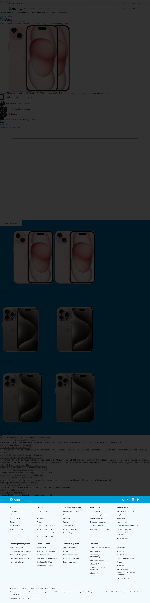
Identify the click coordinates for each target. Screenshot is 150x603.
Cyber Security (134, 592)
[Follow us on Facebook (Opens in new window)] (128, 499)
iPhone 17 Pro (41, 515)
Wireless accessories (17, 529)
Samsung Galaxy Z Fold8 (45, 533)
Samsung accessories (70, 555)
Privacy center (92, 592)
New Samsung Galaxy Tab (46, 551)
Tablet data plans (69, 526)
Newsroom (120, 551)
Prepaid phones (15, 533)
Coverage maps (22, 592)
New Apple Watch (43, 555)
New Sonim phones (17, 562)
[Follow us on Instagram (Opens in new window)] (133, 499)
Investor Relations (123, 555)
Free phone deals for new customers (125, 534)
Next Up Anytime (69, 533)
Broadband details (53, 592)
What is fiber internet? (97, 560)
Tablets (12, 522)
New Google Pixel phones (19, 555)
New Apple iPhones (16, 548)
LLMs (53, 588)
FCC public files (14, 594)
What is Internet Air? (97, 551)
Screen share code (123, 578)
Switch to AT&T (95, 511)
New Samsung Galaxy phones (20, 551)
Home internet (15, 518)
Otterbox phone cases (71, 558)
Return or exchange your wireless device (99, 568)
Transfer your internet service (100, 529)
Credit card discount (124, 529)
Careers (119, 562)
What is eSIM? (94, 564)
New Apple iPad (42, 548)
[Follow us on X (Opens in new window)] (123, 499)
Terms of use (32, 592)
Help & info (120, 565)
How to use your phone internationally (98, 556)
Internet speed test (96, 518)
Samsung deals (122, 522)
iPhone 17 (40, 522)
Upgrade (66, 522)
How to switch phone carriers (100, 515)
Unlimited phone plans (71, 511)
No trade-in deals (122, 538)
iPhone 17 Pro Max (43, 511)
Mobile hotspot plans (70, 529)
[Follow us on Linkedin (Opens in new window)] (138, 499)
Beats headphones (69, 562)
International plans (69, 515)
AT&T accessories (69, 551)
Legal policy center (66, 592)
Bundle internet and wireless (100, 548)
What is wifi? (94, 573)
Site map (12, 592)
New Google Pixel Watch (45, 562)
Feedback (23, 588)
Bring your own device (98, 522)
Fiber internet (15, 515)
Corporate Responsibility (125, 558)
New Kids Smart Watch (45, 565)
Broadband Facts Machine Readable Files (126, 574)
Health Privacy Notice (122, 592)
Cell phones (14, 511)
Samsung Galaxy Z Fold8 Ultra (47, 529)
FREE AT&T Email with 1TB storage (39, 588)
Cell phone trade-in (96, 526)
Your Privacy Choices (104, 592)
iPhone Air (40, 518)
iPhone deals (121, 518)
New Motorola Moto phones (19, 558)
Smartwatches (15, 526)
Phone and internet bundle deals (128, 526)
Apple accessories (69, 548)
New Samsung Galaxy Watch (47, 558)
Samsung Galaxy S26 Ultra (46, 526)
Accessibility (42, 592)
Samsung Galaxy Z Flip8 (45, 536)
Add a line (66, 518)
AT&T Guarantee (122, 569)
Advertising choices (80, 592)
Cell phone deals (122, 515)
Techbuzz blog (14, 588)
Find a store (121, 548)
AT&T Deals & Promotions (125, 511)
